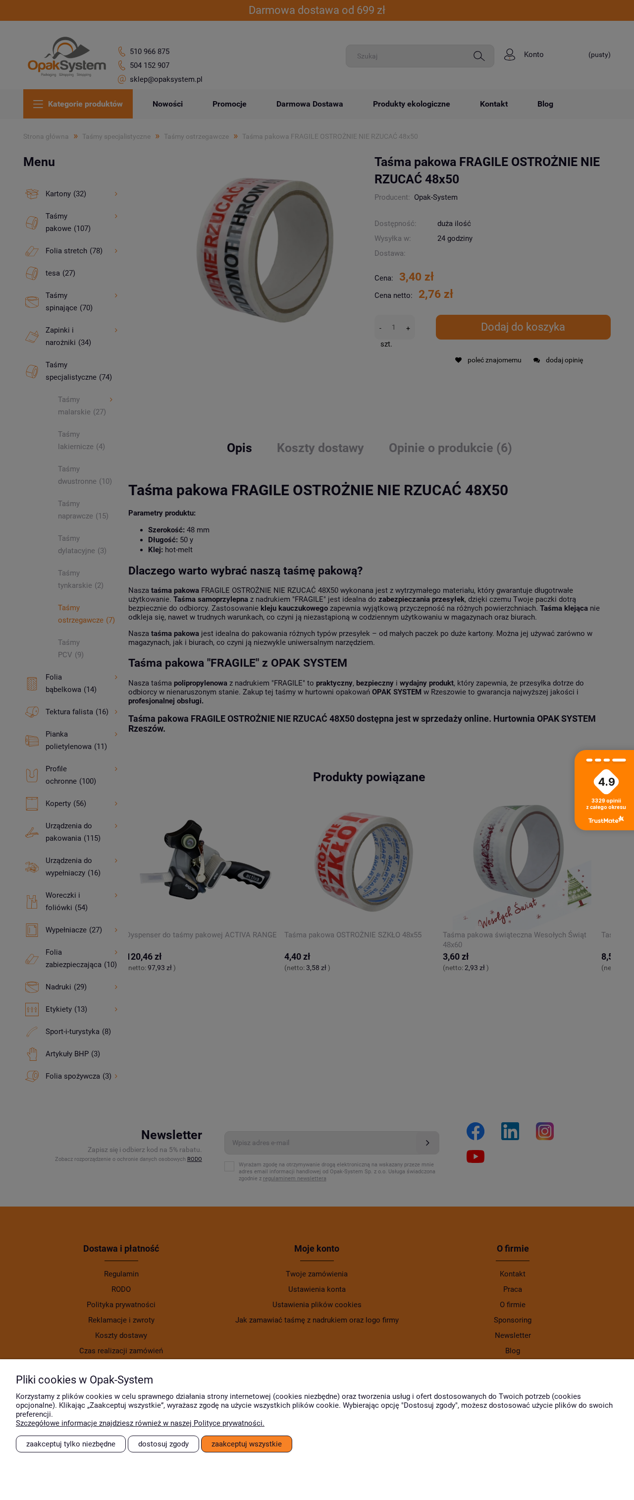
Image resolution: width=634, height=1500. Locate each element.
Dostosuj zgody (163, 1444)
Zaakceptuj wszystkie (246, 1444)
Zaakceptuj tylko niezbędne (70, 1444)
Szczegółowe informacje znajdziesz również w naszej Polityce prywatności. (140, 1423)
